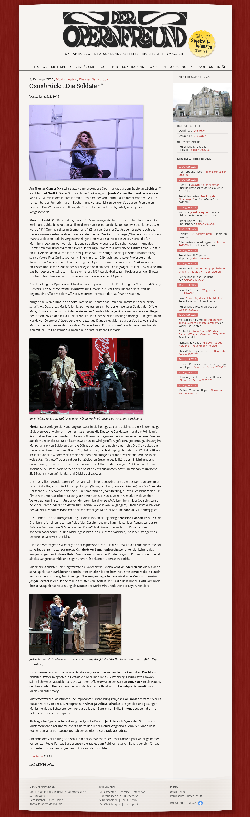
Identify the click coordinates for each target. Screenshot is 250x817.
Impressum (177, 796)
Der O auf (183, 803)
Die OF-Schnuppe (110, 804)
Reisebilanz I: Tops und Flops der (198, 308)
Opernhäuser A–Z (110, 796)
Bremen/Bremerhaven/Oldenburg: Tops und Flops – (202, 366)
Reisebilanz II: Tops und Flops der (196, 278)
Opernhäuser (82, 66)
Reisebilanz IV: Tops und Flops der (197, 222)
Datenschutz (194, 796)
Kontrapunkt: (203, 270)
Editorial (38, 66)
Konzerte (124, 792)
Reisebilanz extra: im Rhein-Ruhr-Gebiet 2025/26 (199, 199)
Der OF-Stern (129, 800)
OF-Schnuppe (181, 66)
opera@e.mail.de (51, 804)
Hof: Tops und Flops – (203, 173)
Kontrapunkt (134, 66)
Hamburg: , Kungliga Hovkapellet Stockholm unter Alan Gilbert (201, 188)
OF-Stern (158, 66)
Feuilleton (108, 66)
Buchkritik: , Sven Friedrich (202, 334)
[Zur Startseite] (125, 29)
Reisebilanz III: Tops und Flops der (194, 257)
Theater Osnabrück (94, 79)
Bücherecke (131, 796)
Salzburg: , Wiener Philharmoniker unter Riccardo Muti (200, 214)
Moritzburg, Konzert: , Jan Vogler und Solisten (201, 322)
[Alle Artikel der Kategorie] (202, 102)
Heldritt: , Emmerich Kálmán (203, 236)
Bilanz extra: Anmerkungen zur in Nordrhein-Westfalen (202, 244)
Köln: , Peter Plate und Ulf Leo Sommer (201, 300)
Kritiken (59, 66)
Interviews (139, 792)
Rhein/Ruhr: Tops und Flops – (203, 353)
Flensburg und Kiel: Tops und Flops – (200, 379)
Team (200, 66)
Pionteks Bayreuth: (197, 292)
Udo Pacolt (36, 756)
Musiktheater (66, 79)
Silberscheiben (108, 800)
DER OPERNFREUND (42, 786)
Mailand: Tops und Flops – (201, 392)
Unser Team (177, 791)
